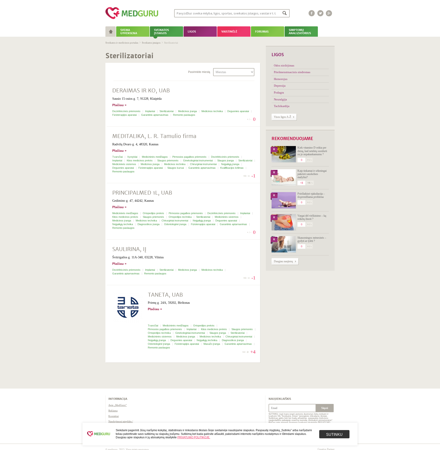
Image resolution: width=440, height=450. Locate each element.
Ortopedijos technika (180, 216)
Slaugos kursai (175, 167)
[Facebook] (311, 13)
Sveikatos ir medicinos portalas (121, 42)
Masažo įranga (212, 343)
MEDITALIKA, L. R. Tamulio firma (154, 136)
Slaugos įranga (225, 160)
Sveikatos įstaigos (151, 42)
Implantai (150, 111)
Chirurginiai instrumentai (203, 164)
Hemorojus (280, 79)
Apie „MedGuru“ (117, 405)
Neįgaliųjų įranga (230, 164)
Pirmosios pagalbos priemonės (189, 156)
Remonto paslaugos (184, 114)
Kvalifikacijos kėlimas (232, 167)
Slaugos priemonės (168, 160)
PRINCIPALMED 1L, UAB (142, 193)
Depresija (280, 85)
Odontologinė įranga (175, 224)
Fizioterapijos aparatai (124, 114)
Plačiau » (119, 105)
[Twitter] (320, 13)
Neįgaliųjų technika (123, 224)
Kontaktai (113, 416)
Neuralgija (280, 99)
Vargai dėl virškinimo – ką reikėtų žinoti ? (311, 217)
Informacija (117, 399)
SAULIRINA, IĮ (129, 249)
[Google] (329, 13)
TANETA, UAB (165, 295)
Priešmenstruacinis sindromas (292, 72)
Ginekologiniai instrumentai (198, 160)
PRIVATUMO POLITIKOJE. (193, 437)
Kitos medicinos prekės (140, 160)
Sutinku (334, 434)
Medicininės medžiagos (155, 156)
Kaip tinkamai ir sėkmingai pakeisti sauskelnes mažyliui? (312, 174)
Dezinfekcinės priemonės (126, 111)
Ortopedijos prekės (154, 213)
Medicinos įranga (188, 111)
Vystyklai (132, 156)
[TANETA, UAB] (127, 308)
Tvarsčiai (117, 156)
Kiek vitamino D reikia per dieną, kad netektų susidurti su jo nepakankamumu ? (312, 151)
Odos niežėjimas (284, 65)
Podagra (279, 92)
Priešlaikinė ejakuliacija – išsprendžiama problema (311, 195)
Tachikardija (281, 106)
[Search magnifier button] (285, 13)
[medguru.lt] (131, 19)
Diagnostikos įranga (149, 224)
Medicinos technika (212, 111)
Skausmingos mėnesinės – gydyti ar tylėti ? (311, 239)
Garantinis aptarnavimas (155, 114)
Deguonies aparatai (238, 111)
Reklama (113, 410)
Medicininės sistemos (124, 164)
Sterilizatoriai (167, 111)
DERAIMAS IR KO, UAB (141, 90)
